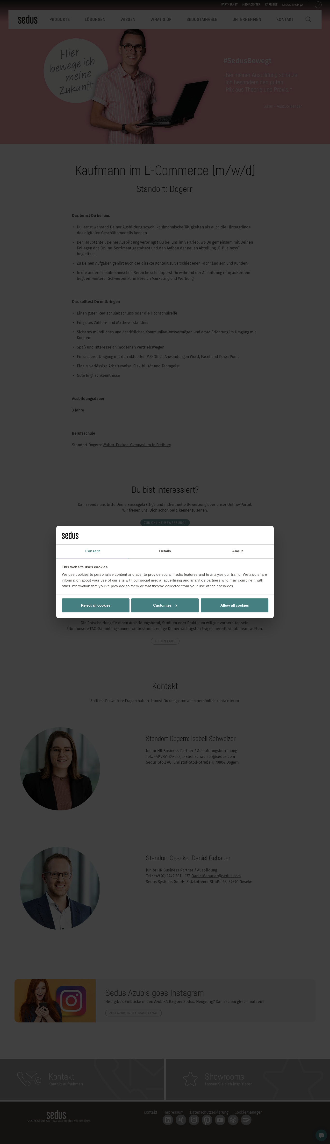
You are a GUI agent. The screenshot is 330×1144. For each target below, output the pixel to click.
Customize (162, 605)
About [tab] (237, 551)
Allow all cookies (234, 605)
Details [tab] (165, 551)
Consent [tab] (92, 551)
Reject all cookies (95, 605)
